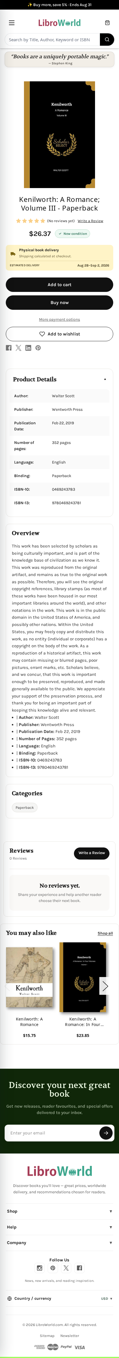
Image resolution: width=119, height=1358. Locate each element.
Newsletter (69, 1335)
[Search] (107, 39)
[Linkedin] (28, 348)
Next (105, 986)
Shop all (105, 933)
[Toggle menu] (12, 23)
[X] (18, 348)
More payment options (59, 319)
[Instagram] (39, 1268)
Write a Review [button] (90, 221)
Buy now (60, 302)
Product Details (35, 379)
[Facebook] (9, 348)
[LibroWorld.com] (59, 1171)
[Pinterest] (38, 348)
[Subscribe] (106, 1133)
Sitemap (47, 1335)
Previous (7, 986)
